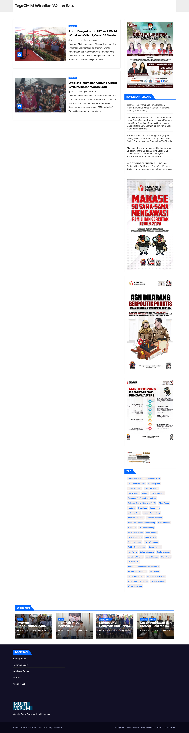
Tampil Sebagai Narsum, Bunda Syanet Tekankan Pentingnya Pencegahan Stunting (148, 108)
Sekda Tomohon (163, 552)
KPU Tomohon (164, 523)
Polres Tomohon (151, 542)
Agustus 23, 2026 (28, 630)
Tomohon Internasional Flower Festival (143, 567)
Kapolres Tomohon (154, 518)
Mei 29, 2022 (76, 92)
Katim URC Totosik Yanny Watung (141, 523)
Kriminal (153, 619)
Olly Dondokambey (146, 527)
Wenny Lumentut (135, 586)
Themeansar (57, 727)
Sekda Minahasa (147, 552)
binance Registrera (136, 105)
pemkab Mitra (151, 532)
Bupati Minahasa (135, 488)
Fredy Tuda (155, 508)
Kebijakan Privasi (21, 671)
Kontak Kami (19, 684)
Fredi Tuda (142, 508)
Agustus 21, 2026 (69, 630)
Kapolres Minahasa (136, 518)
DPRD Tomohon (157, 493)
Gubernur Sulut (134, 513)
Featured (131, 508)
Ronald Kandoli (154, 547)
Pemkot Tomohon (135, 537)
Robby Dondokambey (137, 547)
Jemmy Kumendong (151, 513)
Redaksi (17, 678)
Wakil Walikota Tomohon (138, 581)
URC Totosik (155, 571)
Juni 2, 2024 (76, 40)
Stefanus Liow (133, 562)
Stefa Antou (166, 557)
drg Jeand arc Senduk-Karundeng (142, 498)
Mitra (61, 619)
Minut (20, 619)
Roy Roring (132, 552)
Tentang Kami (19, 659)
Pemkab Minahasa (135, 532)
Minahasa (132, 527)
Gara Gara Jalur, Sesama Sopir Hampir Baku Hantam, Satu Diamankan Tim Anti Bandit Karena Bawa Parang (149, 126)
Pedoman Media (20, 665)
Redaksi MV (91, 40)
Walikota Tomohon (158, 581)
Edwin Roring (164, 503)
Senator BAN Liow (135, 557)
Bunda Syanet (154, 483)
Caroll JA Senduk (151, 488)
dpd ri (145, 493)
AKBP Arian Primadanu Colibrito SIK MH (144, 479)
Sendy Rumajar (152, 557)
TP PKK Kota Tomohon (137, 571)
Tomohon (72, 26)
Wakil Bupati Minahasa (156, 576)
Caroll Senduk (133, 493)
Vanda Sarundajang (136, 576)
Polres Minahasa (135, 542)
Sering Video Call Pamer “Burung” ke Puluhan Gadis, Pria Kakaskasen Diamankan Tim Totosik (147, 154)
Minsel (108, 619)
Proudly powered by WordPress (25, 727)
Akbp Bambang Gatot (136, 483)
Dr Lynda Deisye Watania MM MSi (142, 503)
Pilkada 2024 (150, 537)
